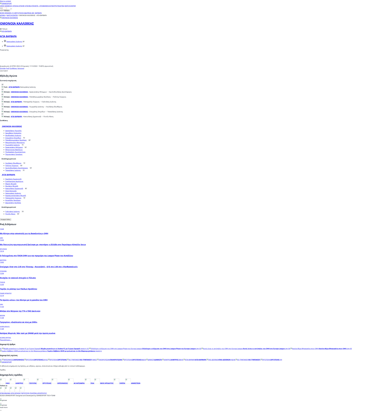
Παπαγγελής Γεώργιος (13, 198)
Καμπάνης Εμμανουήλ (13, 179)
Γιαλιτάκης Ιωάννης (12, 211)
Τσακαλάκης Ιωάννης (13, 170)
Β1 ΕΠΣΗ (26, 6)
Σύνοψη (3, 68)
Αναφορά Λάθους (5, 219)
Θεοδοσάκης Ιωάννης (13, 135)
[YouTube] (12, 391)
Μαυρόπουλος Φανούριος (15, 142)
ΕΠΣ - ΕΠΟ (39, 6)
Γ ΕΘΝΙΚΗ (7, 6)
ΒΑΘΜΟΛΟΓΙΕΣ (48, 6)
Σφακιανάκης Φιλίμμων (14, 147)
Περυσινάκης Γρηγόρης (13, 154)
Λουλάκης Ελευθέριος (13, 163)
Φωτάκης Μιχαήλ (11, 186)
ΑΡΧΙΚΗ (2, 15)
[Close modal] (1, 398)
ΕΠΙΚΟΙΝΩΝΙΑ (5, 393)
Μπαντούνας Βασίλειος (14, 150)
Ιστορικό (21, 68)
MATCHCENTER (12, 15)
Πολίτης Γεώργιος (11, 166)
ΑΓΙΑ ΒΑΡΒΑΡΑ (8, 36)
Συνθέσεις (13, 68)
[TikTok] (22, 391)
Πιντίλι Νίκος (10, 214)
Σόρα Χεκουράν (11, 191)
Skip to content (5, 1)
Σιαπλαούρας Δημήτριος (14, 181)
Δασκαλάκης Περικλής (13, 131)
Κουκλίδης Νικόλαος (13, 200)
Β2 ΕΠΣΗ (32, 6)
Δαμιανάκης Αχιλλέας (13, 203)
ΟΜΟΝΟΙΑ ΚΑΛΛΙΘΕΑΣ (17, 23)
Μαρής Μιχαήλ (10, 184)
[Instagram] (7, 391)
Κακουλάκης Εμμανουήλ (14, 188)
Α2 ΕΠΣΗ (20, 6)
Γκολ (7, 68)
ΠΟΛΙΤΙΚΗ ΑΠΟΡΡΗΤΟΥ (38, 393)
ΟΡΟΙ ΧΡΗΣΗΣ (16, 393)
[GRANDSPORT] (6, 3)
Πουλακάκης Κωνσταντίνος (15, 152)
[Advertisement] (183, 64)
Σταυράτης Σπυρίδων (13, 138)
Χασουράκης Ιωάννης (14, 42)
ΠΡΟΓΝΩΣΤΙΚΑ (59, 6)
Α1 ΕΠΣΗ (14, 6)
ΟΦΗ (2, 6)
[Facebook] (2, 391)
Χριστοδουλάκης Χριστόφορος (16, 168)
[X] (17, 391)
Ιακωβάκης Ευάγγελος (13, 133)
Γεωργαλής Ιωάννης (12, 145)
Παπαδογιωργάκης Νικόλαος (16, 140)
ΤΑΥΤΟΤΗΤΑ (25, 393)
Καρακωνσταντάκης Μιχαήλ (15, 196)
